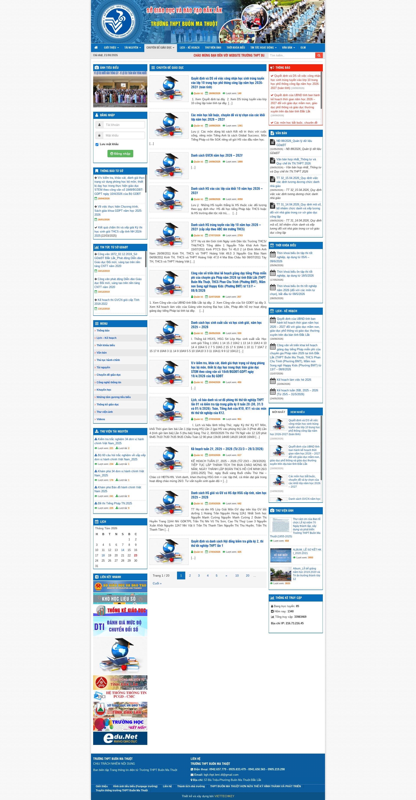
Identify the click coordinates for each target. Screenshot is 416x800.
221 (111, 448)
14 (122, 550)
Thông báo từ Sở (111, 171)
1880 (240, 161)
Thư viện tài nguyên (114, 431)
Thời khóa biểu (236, 47)
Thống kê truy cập (289, 598)
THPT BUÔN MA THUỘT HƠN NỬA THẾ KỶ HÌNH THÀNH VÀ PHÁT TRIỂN (255, 786)
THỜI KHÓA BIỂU (286, 245)
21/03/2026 (214, 503)
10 (237, 575)
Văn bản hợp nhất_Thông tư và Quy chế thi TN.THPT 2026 (296, 161)
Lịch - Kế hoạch (286, 311)
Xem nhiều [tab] (297, 412)
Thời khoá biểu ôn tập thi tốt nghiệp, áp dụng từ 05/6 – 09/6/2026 (291, 257)
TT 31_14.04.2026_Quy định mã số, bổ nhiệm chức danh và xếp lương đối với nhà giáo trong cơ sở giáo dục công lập (296, 210)
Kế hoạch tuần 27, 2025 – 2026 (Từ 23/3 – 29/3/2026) (227, 449)
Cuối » (157, 583)
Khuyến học (104, 389)
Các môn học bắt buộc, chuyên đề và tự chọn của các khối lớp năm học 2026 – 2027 (228, 117)
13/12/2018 (104, 308)
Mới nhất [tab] (278, 412)
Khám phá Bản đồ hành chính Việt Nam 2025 (117, 489)
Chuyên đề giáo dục (159, 47)
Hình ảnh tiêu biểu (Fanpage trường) (135, 786)
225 (111, 508)
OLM (303, 47)
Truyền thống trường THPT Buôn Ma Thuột (122, 790)
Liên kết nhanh (110, 577)
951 (239, 419)
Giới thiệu (110, 47)
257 (239, 296)
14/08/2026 (214, 125)
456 (239, 382)
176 (111, 480)
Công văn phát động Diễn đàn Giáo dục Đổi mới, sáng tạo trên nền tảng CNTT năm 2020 (117, 283)
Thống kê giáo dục (108, 404)
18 (103, 555)
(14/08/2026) (276, 491)
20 (247, 575)
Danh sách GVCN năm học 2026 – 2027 (217, 155)
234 (111, 464)
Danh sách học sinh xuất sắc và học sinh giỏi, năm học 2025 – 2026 (226, 325)
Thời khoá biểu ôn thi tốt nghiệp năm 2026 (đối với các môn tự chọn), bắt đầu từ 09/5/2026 (293, 290)
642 (239, 503)
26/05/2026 (214, 333)
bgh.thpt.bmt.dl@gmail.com (221, 774)
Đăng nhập (107, 115)
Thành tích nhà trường (191, 786)
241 (111, 496)
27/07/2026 (214, 235)
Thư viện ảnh (213, 47)
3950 (310, 557)
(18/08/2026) (297, 88)
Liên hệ (167, 786)
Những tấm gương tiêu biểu (114, 397)
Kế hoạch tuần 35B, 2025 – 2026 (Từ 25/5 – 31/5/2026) (297, 392)
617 (239, 455)
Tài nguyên (131, 47)
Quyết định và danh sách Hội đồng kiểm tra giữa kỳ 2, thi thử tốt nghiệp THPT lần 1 (227, 544)
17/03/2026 (214, 552)
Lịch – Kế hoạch (190, 47)
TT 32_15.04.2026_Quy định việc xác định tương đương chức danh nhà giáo (294, 182)
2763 (240, 235)
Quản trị (198, 93)
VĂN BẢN (281, 133)
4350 (240, 199)
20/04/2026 (104, 198)
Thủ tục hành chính (108, 360)
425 (239, 552)
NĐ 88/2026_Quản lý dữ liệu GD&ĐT (294, 143)
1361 (240, 125)
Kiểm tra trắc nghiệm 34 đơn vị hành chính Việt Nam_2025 (119, 441)
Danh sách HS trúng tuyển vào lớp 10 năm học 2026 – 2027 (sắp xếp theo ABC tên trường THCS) (226, 227)
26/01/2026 (104, 219)
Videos (101, 419)
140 (239, 93)
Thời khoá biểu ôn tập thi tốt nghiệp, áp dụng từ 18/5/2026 (295, 273)
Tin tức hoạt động (262, 47)
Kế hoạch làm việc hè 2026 (294, 379)
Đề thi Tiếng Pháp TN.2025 (114, 503)
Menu (103, 323)
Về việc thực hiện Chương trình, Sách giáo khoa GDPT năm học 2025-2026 (118, 210)
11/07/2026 (214, 296)
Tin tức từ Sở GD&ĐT (114, 247)
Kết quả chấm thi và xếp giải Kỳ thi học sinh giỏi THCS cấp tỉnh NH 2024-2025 (118, 231)
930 (239, 333)
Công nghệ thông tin (109, 382)
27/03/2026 (214, 419)
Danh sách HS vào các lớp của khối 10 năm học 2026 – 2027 (227, 191)
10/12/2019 (104, 271)
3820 (287, 583)
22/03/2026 (214, 455)
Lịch (103, 521)
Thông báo (103, 330)
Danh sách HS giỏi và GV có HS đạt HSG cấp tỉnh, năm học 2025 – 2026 (228, 495)
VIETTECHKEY (224, 796)
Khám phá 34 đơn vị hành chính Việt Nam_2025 (119, 473)
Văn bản (287, 47)
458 (287, 540)
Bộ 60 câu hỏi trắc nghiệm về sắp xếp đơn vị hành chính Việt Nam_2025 (120, 457)
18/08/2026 (214, 93)
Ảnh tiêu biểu (109, 67)
